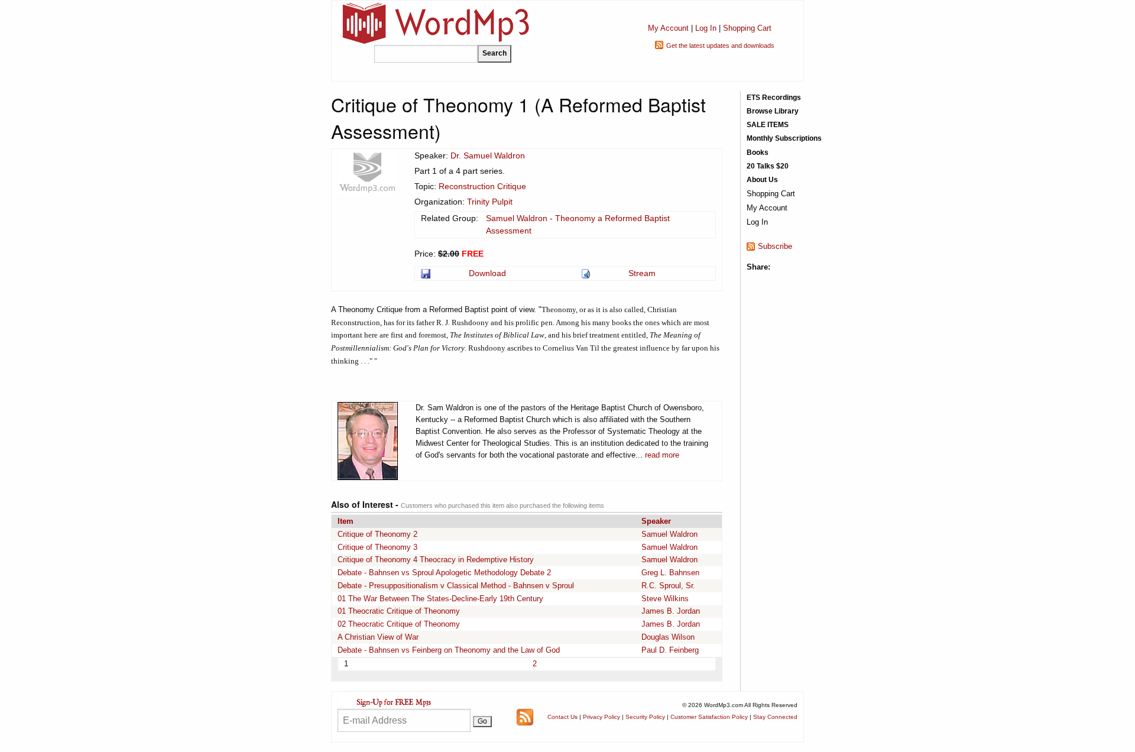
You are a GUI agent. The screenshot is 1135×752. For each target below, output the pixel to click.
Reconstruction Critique (482, 186)
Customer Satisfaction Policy (709, 717)
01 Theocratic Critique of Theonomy (399, 611)
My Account (668, 28)
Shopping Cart (747, 28)
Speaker (656, 521)
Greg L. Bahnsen (670, 572)
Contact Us (562, 717)
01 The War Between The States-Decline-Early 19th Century (440, 598)
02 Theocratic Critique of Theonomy (399, 624)
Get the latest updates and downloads (720, 45)
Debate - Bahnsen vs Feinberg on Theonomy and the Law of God (449, 650)
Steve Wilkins (665, 598)
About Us (762, 180)
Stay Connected (775, 717)
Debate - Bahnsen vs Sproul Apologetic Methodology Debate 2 (444, 572)
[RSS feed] (525, 716)
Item (346, 521)
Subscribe (775, 246)
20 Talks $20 (768, 166)
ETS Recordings (774, 97)
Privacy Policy (601, 717)
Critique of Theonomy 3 (377, 547)
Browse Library (773, 111)
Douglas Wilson (668, 637)
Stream (642, 273)
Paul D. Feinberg (670, 650)
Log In (705, 28)
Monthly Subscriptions (784, 138)
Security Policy (645, 717)
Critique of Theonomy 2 (377, 534)
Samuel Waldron (669, 534)
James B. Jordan (670, 611)
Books (757, 152)
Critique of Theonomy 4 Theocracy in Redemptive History (436, 559)
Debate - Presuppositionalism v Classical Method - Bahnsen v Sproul (456, 585)
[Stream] (586, 273)
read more (662, 454)
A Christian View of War (378, 637)
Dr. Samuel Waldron (487, 155)
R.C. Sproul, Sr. (668, 585)
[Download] (426, 273)
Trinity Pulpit (490, 201)
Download (487, 273)
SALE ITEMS (768, 125)
